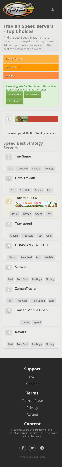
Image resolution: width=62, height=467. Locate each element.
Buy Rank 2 (32, 94)
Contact (32, 383)
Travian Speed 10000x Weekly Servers (31, 133)
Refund (32, 414)
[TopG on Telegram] (42, 448)
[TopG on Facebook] (23, 448)
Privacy (32, 407)
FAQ (32, 376)
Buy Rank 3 (14, 101)
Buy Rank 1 (14, 94)
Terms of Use (32, 400)
